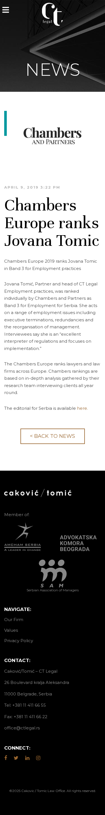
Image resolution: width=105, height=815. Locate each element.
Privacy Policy (18, 640)
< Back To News (52, 436)
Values (11, 630)
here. (82, 408)
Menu (5, 10)
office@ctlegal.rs (22, 728)
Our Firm (13, 619)
